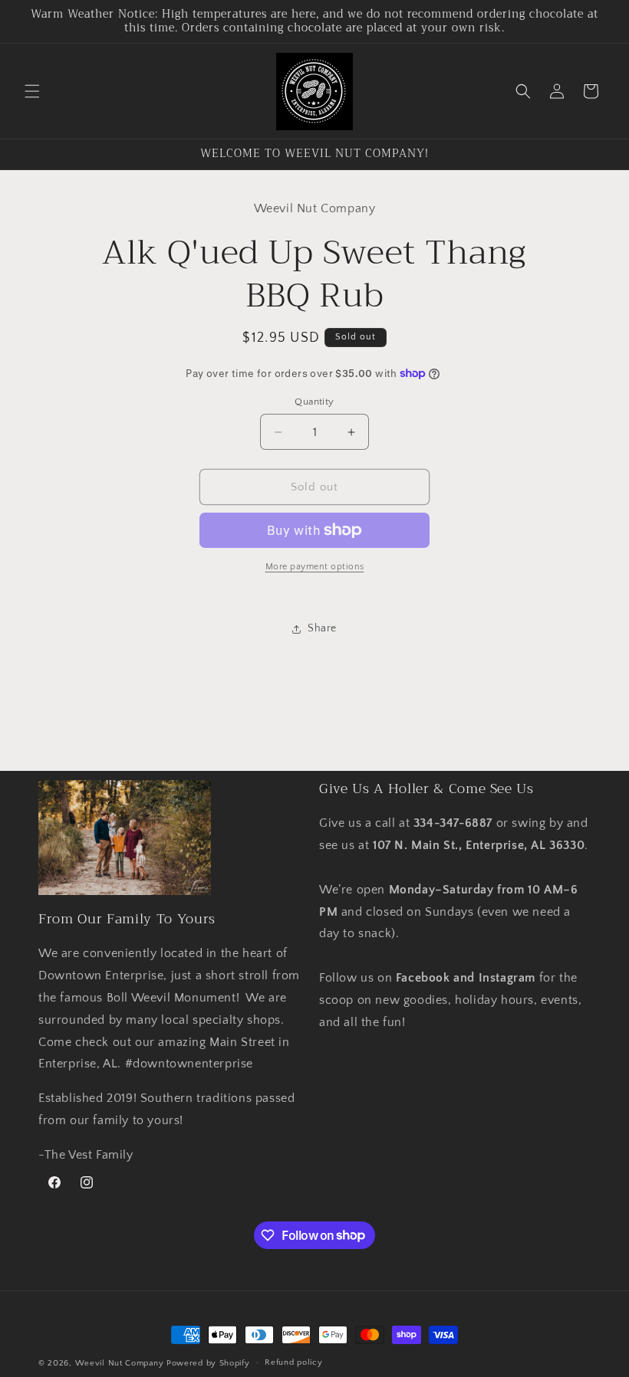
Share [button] (322, 628)
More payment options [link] (314, 567)
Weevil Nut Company (120, 1363)
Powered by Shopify (208, 1363)
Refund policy (293, 1362)
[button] (32, 91)
